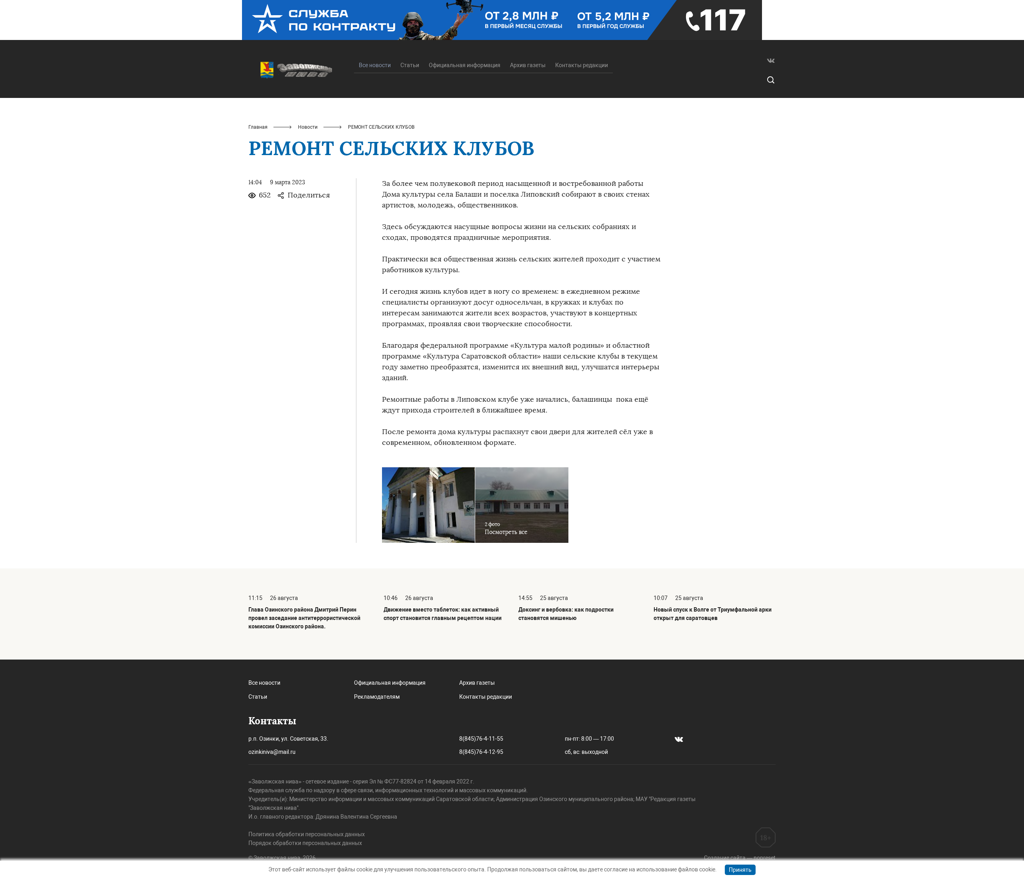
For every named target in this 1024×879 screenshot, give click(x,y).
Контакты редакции (581, 65)
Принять (740, 870)
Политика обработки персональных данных (306, 834)
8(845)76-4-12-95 (481, 752)
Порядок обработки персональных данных (305, 843)
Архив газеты (528, 65)
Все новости (264, 683)
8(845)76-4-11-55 (481, 738)
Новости (308, 127)
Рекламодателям (377, 697)
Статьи (409, 65)
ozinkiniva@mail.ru (272, 752)
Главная (258, 127)
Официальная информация (464, 65)
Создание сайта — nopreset (740, 858)
